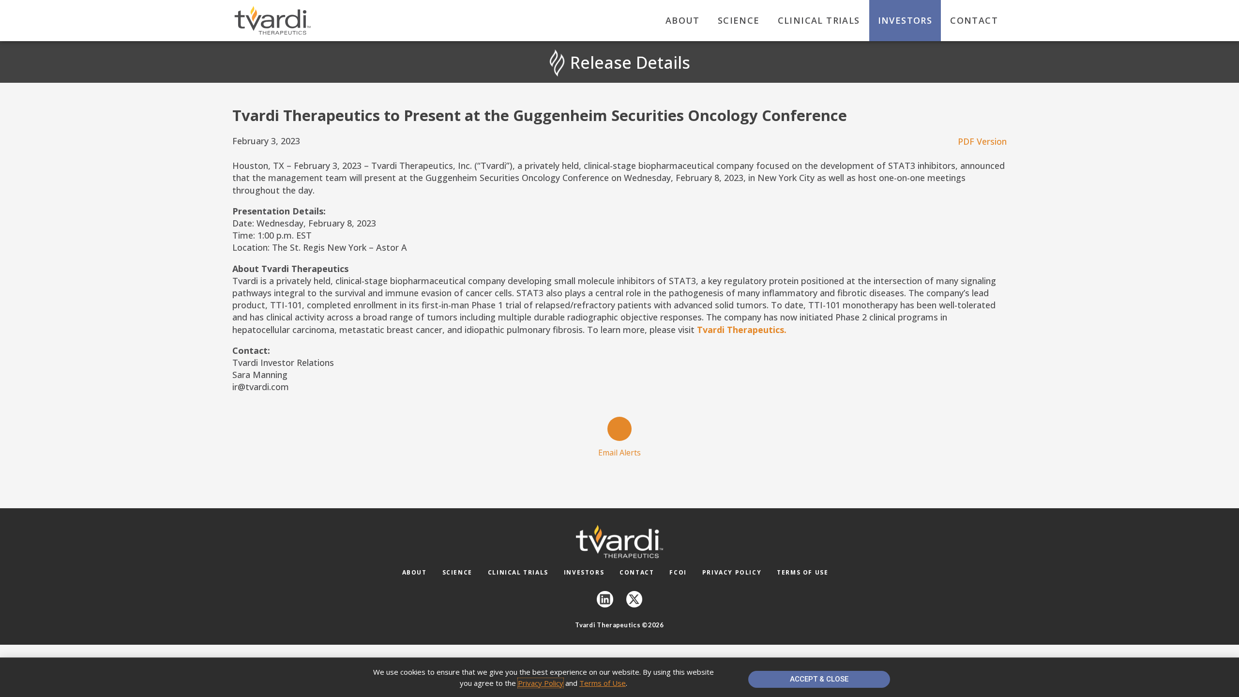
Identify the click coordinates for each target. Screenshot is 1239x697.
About (682, 20)
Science (739, 20)
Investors (905, 20)
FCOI (677, 572)
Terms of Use (802, 572)
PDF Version (982, 141)
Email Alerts (619, 452)
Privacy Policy (731, 572)
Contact (974, 20)
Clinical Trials (819, 20)
